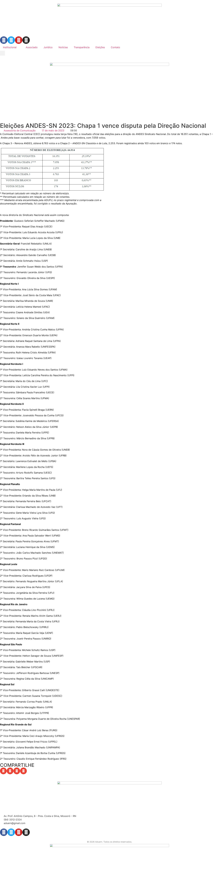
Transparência (82, 47)
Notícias (63, 47)
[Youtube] (18, 40)
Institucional (10, 47)
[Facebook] (3, 40)
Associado (32, 47)
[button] (2, 53)
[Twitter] (11, 40)
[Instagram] (26, 40)
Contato (115, 47)
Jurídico (48, 47)
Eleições (100, 47)
